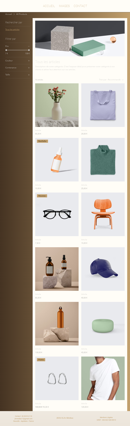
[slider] (6, 50)
